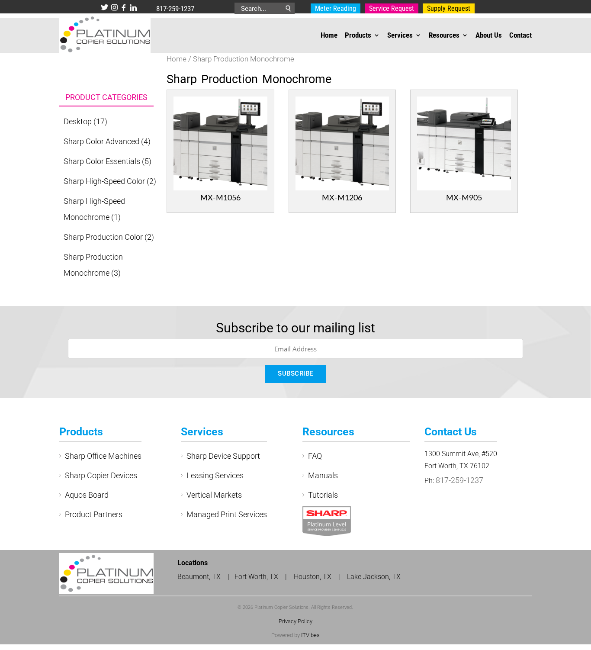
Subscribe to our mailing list (295, 327)
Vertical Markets (214, 494)
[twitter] (105, 8)
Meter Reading (332, 9)
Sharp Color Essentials (102, 161)
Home (329, 35)
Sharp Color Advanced (101, 141)
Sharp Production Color (103, 236)
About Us (488, 35)
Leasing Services (215, 475)
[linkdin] (133, 8)
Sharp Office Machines (103, 455)
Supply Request (430, 9)
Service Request (380, 9)
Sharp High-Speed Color (104, 181)
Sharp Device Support (223, 455)
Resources (444, 35)
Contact (520, 35)
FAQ (315, 455)
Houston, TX (313, 577)
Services (400, 35)
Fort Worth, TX (257, 577)
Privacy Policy (295, 621)
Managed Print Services (226, 514)
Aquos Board (87, 494)
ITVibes (310, 635)
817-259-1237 (175, 8)
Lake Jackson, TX (374, 577)
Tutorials (323, 494)
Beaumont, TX (199, 577)
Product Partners (93, 514)
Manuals (323, 475)
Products (358, 35)
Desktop (78, 121)
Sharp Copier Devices (101, 475)
